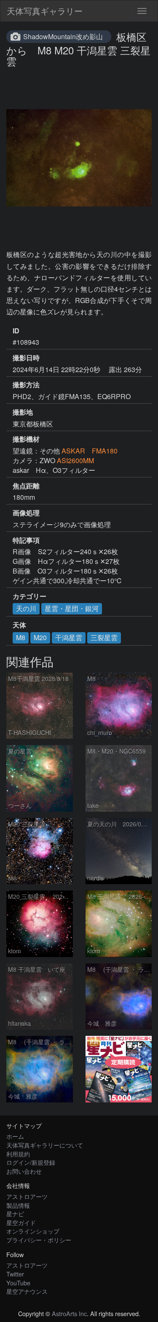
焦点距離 (26, 486)
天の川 (26, 608)
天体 (19, 625)
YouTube (18, 1282)
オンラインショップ (32, 1230)
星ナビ (15, 1213)
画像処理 (26, 513)
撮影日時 (26, 357)
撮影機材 (26, 439)
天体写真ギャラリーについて (44, 1144)
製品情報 (18, 1205)
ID (16, 330)
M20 (40, 637)
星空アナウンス (27, 1291)
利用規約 (18, 1153)
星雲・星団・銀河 (72, 608)
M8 (20, 637)
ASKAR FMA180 (90, 451)
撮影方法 (26, 384)
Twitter (15, 1273)
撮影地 (23, 412)
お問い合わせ (24, 1170)
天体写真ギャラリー (45, 11)
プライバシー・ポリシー (38, 1239)
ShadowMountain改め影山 (63, 36)
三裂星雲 (104, 637)
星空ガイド (21, 1222)
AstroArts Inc (69, 1313)
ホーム (15, 1136)
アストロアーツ (27, 1196)
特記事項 (26, 540)
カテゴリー (29, 596)
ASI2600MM (75, 460)
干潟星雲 (68, 637)
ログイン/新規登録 (30, 1162)
